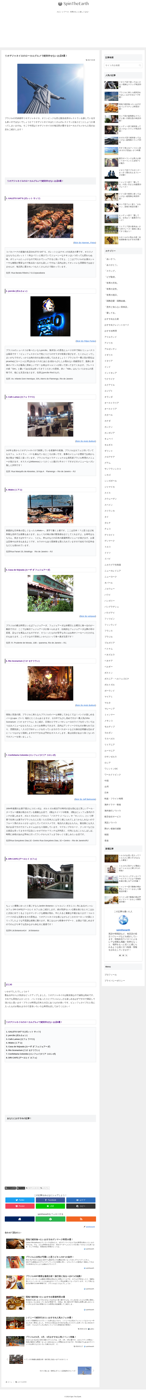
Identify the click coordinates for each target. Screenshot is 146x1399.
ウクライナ (109, 379)
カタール (108, 415)
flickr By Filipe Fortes (85, 341)
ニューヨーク (110, 577)
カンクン (108, 427)
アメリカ (108, 343)
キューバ (108, 439)
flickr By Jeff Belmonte (85, 799)
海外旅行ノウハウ (112, 811)
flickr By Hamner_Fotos (84, 243)
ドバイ (107, 559)
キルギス (108, 445)
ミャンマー (109, 715)
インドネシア (110, 373)
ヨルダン (108, 733)
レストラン (45, 1188)
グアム (107, 463)
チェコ (107, 529)
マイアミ (108, 697)
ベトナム (108, 649)
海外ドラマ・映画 (112, 804)
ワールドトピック (112, 774)
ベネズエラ (109, 655)
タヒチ (107, 523)
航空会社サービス (112, 817)
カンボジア (109, 433)
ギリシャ (108, 451)
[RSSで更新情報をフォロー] (81, 1219)
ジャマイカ (109, 487)
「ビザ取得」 (110, 277)
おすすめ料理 (11, 1188)
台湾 (106, 787)
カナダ (107, 421)
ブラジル (21, 1188)
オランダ (108, 397)
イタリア (108, 361)
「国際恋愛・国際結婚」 (115, 301)
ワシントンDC (111, 769)
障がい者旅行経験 (112, 829)
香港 (106, 841)
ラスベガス (109, 739)
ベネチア (108, 661)
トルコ (107, 547)
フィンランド (110, 625)
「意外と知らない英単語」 (116, 307)
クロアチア (109, 457)
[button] (140, 65)
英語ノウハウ (110, 822)
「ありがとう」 (111, 265)
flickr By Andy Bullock (85, 441)
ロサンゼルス (110, 757)
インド (107, 367)
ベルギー (108, 667)
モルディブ (109, 727)
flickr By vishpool (87, 616)
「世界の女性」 (111, 289)
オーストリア (110, 409)
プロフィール (110, 975)
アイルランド (110, 337)
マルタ (107, 703)
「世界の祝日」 (111, 295)
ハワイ (107, 595)
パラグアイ (109, 613)
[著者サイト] (20, 1219)
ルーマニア (109, 751)
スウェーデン (110, 499)
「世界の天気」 (111, 283)
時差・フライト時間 (113, 799)
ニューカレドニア (112, 571)
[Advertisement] (73, 31)
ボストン (108, 673)
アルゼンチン (110, 349)
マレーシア (109, 709)
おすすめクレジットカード (116, 325)
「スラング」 (110, 271)
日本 (106, 792)
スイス (107, 493)
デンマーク (109, 541)
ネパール (108, 583)
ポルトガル (109, 685)
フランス (108, 631)
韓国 (106, 834)
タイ (106, 517)
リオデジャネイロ (33, 1188)
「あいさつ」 (110, 259)
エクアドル (109, 385)
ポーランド (109, 691)
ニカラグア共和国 (112, 565)
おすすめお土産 (111, 319)
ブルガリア (109, 643)
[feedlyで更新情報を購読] (50, 1219)
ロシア (107, 763)
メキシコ (108, 721)
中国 (106, 781)
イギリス (108, 355)
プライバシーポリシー (114, 981)
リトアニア (109, 745)
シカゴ (107, 475)
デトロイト (109, 535)
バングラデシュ (111, 607)
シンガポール (110, 481)
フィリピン (109, 619)
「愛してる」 (110, 313)
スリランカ (109, 511)
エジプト (108, 391)
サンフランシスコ (112, 469)
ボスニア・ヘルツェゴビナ (116, 679)
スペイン (108, 505)
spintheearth (123, 930)
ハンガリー (109, 601)
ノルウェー (109, 589)
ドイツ (107, 553)
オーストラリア (111, 403)
